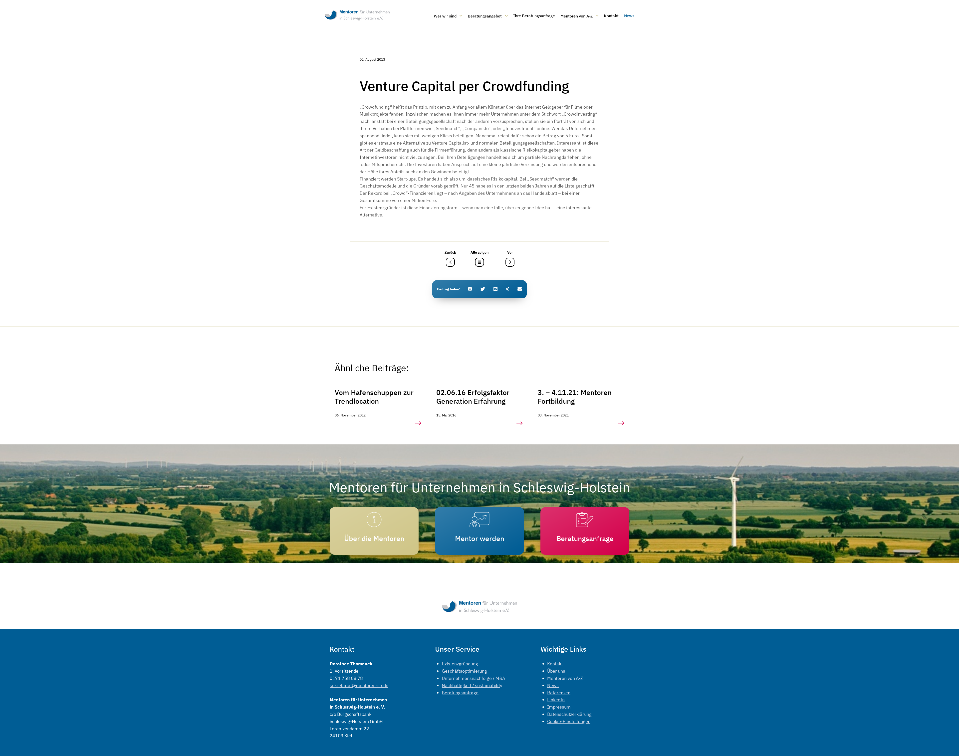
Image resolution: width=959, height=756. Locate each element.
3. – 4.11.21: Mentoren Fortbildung (575, 397)
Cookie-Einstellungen (568, 721)
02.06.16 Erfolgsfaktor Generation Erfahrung (472, 397)
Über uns (556, 671)
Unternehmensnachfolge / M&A (473, 678)
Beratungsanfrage (460, 693)
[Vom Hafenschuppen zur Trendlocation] (418, 423)
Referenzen (558, 693)
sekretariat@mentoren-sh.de (359, 685)
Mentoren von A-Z (565, 678)
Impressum (559, 707)
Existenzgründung (460, 664)
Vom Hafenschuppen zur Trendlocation (374, 397)
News (553, 685)
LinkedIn (556, 700)
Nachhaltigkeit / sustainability (472, 685)
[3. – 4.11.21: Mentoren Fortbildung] (621, 423)
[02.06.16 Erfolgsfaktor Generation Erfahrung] (519, 423)
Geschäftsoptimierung (464, 671)
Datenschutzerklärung (569, 714)
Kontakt (555, 664)
